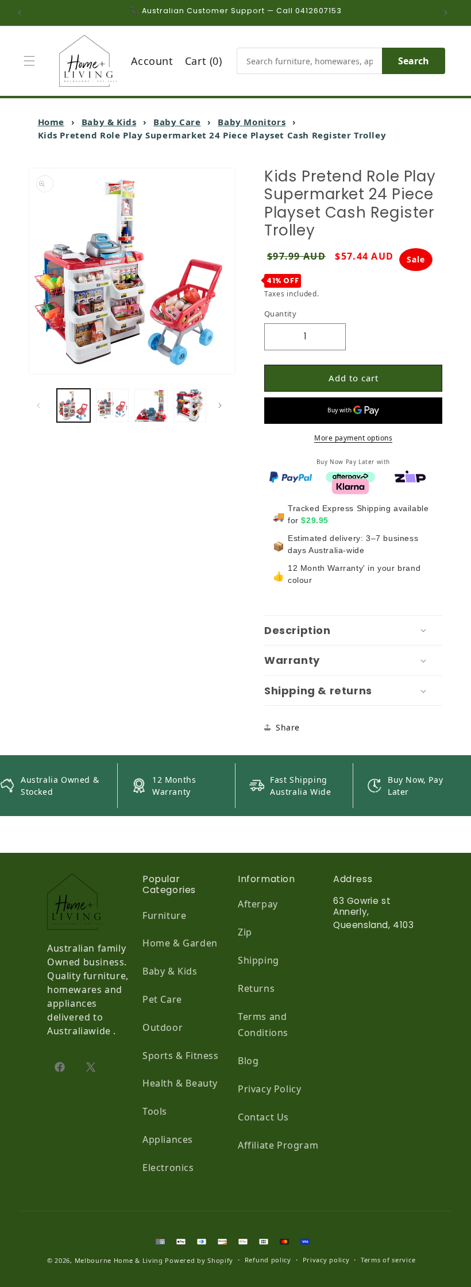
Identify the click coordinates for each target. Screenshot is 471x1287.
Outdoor (162, 1027)
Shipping (258, 960)
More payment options (353, 438)
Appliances (167, 1139)
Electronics (168, 1167)
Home (51, 121)
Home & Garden (180, 943)
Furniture (164, 915)
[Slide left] (41, 405)
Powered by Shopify (199, 1260)
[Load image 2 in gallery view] (112, 405)
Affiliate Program (278, 1145)
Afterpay (258, 904)
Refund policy (268, 1259)
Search (413, 61)
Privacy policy (326, 1259)
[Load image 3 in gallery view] (151, 405)
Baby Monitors (251, 121)
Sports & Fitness (180, 1055)
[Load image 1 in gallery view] (73, 405)
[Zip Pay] (410, 476)
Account (152, 61)
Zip (245, 932)
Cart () (203, 61)
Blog (248, 1060)
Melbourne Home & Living (119, 1260)
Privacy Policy (269, 1089)
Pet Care (162, 999)
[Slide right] (222, 405)
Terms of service (388, 1259)
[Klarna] (350, 485)
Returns (256, 988)
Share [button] (288, 727)
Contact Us (263, 1117)
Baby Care (176, 121)
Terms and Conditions (263, 1024)
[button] (32, 61)
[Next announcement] (448, 12)
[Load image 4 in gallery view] (190, 405)
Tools (154, 1111)
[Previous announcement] (22, 12)
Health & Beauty (180, 1083)
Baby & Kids (109, 121)
